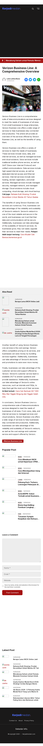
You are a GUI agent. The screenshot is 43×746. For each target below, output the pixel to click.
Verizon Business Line (13, 441)
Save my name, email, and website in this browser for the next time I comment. (22, 586)
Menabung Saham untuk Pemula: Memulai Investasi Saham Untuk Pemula (25, 323)
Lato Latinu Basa (13, 79)
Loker (20, 479)
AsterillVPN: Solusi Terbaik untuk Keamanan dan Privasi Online (29, 496)
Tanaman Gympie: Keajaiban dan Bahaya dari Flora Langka (27, 518)
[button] (33, 8)
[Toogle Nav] (38, 8)
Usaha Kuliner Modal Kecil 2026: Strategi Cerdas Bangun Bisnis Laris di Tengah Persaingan (27, 334)
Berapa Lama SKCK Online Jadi (27, 301)
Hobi (19, 514)
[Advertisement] (21, 35)
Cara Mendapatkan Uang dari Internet (29, 472)
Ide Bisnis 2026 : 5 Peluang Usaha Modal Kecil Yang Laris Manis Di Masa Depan (26, 692)
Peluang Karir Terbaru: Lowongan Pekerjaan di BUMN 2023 (28, 484)
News (20, 457)
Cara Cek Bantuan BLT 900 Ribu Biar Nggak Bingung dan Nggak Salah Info (20, 394)
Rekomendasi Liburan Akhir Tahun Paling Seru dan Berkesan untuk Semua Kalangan (26, 700)
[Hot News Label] (2, 60)
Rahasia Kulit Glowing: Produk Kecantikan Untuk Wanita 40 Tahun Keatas (27, 312)
